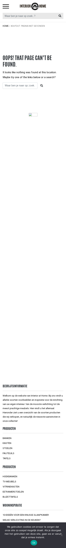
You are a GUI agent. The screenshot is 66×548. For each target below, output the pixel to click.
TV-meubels (9, 481)
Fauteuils (8, 453)
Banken (7, 438)
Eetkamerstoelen (13, 491)
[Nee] (61, 535)
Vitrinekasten (11, 486)
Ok (34, 542)
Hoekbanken (10, 476)
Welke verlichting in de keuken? (22, 520)
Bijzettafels (10, 497)
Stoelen (7, 448)
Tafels (7, 458)
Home (6, 26)
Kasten (7, 443)
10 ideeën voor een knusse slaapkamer (26, 515)
